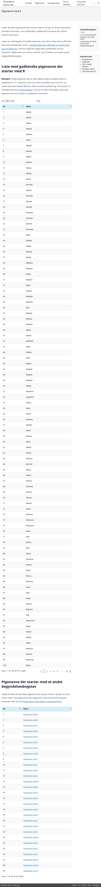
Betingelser (96, 885)
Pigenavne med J (30, 764)
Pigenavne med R (30, 809)
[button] (22, 106)
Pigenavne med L (30, 776)
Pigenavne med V (30, 831)
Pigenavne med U (30, 826)
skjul (82, 32)
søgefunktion (26, 89)
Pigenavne (39, 3)
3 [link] (50, 671)
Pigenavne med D (30, 731)
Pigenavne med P (30, 798)
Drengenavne (54, 3)
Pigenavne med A (30, 714)
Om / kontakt (82, 885)
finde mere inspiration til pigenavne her (42, 701)
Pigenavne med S (30, 815)
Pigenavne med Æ (30, 859)
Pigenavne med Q (30, 804)
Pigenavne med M (30, 781)
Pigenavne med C (30, 725)
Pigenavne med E (30, 736)
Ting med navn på (81, 3)
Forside (28, 3)
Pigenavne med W (30, 837)
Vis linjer (8, 100)
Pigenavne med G (30, 748)
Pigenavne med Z (30, 854)
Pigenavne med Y (30, 848)
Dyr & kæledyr (66, 3)
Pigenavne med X (30, 843)
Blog (89, 885)
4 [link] (54, 671)
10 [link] (66, 671)
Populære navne (88, 69)
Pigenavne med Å (30, 871)
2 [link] (47, 671)
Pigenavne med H (30, 753)
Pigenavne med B (30, 720)
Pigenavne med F (30, 742)
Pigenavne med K (30, 770)
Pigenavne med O (30, 792)
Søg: (38, 100)
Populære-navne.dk (9, 3)
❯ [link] (70, 671)
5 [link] (57, 671)
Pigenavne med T (30, 820)
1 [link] (43, 671)
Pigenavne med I (30, 759)
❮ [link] (40, 671)
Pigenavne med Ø (30, 865)
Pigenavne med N (30, 787)
